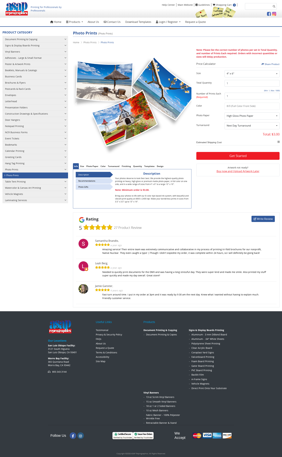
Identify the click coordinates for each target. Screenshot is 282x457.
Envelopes (10, 95)
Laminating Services (16, 200)
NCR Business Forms (16, 132)
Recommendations (86, 181)
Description (83, 174)
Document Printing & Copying (21, 39)
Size (198, 73)
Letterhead (11, 101)
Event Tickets (12, 138)
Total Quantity (204, 82)
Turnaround (202, 125)
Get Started (238, 156)
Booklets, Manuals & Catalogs (21, 70)
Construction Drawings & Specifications (26, 113)
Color (199, 105)
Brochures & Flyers (15, 82)
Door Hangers (12, 119)
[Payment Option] (212, 436)
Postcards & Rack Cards (18, 88)
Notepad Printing (14, 126)
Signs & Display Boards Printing (22, 45)
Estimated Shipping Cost (209, 142)
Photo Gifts (83, 187)
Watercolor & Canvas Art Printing (23, 187)
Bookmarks (11, 144)
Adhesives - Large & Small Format (23, 57)
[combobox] (252, 73)
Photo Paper (203, 115)
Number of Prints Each (208, 95)
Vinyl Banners (12, 51)
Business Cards (13, 76)
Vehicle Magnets (14, 194)
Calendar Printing (14, 150)
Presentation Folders (16, 107)
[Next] (188, 104)
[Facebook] (73, 435)
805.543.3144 (59, 371)
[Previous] (76, 104)
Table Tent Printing (15, 181)
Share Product (272, 64)
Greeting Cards (13, 157)
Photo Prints (11, 169)
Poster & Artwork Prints (17, 64)
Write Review (264, 219)
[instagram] (80, 435)
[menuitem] (56, 22)
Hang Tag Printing (14, 163)
